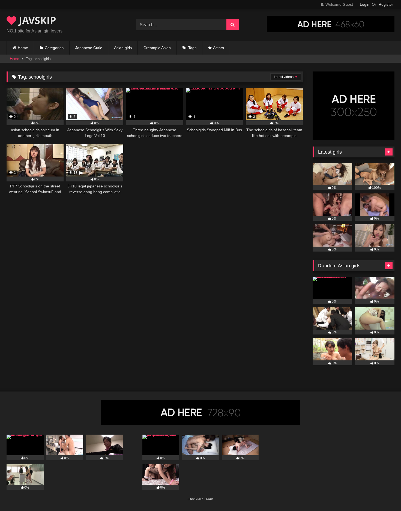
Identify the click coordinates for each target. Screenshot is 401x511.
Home (23, 48)
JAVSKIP (36, 20)
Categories (54, 48)
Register (386, 4)
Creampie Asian (157, 48)
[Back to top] (384, 494)
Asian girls (123, 48)
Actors (218, 48)
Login (364, 4)
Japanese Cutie (88, 48)
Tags (192, 48)
